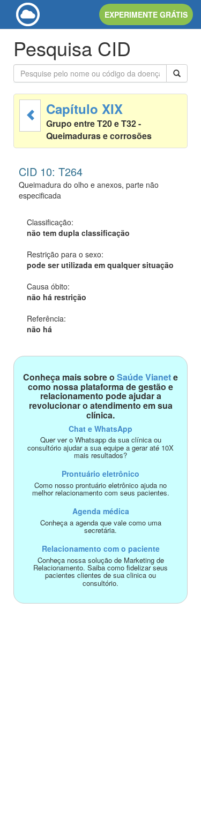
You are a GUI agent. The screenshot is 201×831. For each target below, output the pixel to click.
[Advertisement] (100, 704)
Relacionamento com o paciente (101, 548)
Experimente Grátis (146, 14)
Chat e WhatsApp (100, 428)
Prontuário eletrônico (100, 473)
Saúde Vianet (144, 377)
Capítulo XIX (84, 109)
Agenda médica (100, 511)
